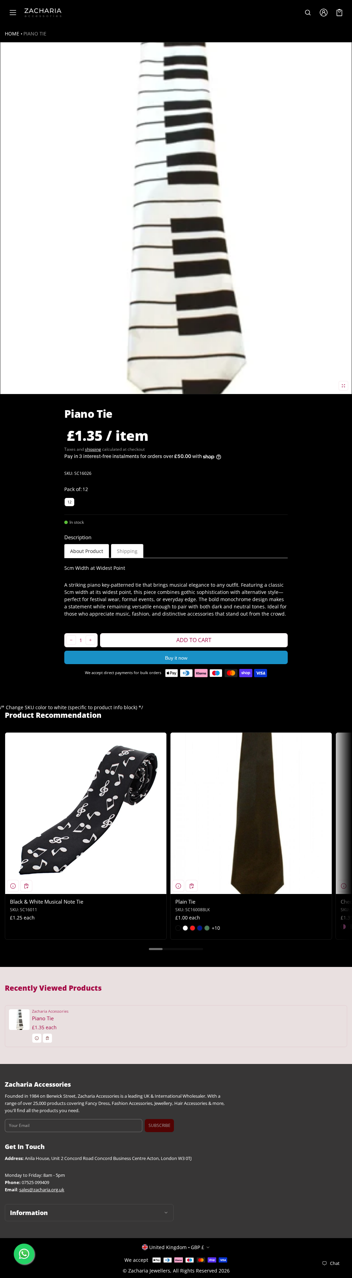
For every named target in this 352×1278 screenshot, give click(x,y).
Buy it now (176, 658)
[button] (308, 12)
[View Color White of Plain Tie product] (185, 928)
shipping (93, 449)
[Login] (323, 12)
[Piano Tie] (176, 1025)
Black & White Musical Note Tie (46, 901)
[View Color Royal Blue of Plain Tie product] (199, 928)
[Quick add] (26, 886)
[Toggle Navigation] (13, 12)
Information (29, 1212)
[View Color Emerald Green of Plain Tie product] (207, 928)
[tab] (86, 551)
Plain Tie (185, 901)
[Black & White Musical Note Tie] (85, 813)
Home (12, 33)
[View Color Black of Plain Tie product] (178, 928)
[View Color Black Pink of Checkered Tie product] (343, 926)
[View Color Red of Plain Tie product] (192, 928)
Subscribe (159, 1125)
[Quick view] (13, 886)
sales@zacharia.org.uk (41, 1190)
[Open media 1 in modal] (176, 218)
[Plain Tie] (251, 813)
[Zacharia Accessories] (43, 13)
